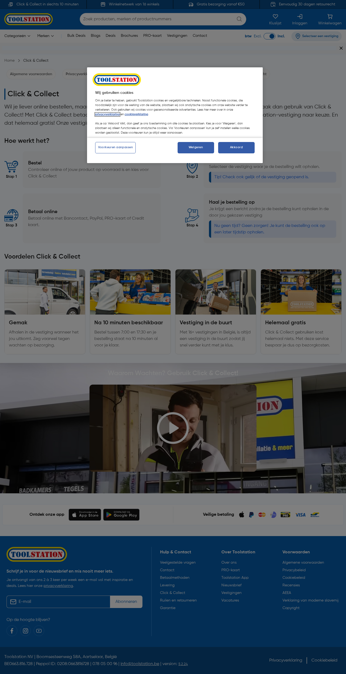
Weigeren (196, 147)
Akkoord (236, 147)
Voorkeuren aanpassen (115, 147)
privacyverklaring (107, 114)
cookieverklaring (136, 114)
